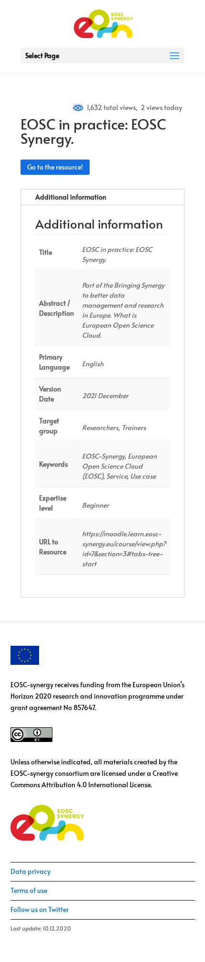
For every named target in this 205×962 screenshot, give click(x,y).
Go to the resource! (55, 166)
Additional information (70, 196)
